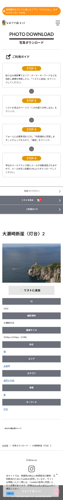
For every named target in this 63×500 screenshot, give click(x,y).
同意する (10, 493)
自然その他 (9, 380)
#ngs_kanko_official (31, 476)
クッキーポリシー (42, 485)
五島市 (7, 366)
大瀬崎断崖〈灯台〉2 (41, 445)
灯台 (6, 409)
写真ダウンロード (20, 445)
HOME (5, 445)
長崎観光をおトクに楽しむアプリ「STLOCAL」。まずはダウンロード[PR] (31, 11)
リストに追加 (32, 290)
